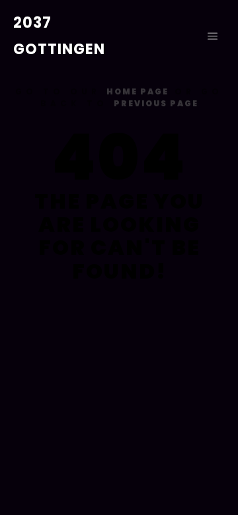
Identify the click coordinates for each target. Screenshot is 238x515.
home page (137, 91)
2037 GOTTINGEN (59, 36)
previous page (156, 103)
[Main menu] (213, 36)
